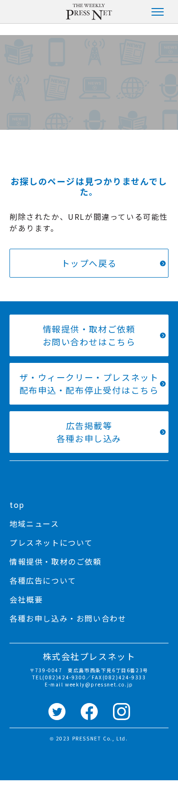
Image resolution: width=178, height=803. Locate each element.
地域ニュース (34, 523)
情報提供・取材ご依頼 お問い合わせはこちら (89, 335)
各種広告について (42, 580)
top (17, 504)
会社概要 (26, 599)
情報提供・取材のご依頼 (55, 561)
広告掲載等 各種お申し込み (89, 431)
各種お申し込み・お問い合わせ (67, 618)
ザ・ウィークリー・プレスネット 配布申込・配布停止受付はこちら (89, 383)
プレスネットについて (51, 542)
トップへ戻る (89, 263)
